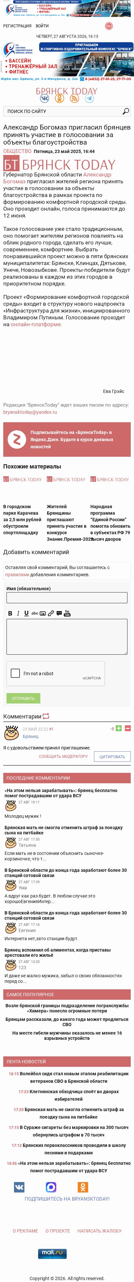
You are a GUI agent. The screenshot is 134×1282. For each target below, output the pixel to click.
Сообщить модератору (63, 756)
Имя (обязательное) (29, 588)
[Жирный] (10, 613)
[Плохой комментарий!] (128, 728)
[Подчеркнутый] (26, 613)
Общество (17, 151)
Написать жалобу (99, 1230)
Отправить (23, 698)
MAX (51, 1187)
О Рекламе (25, 1230)
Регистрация (17, 26)
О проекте (58, 1230)
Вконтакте (19, 1187)
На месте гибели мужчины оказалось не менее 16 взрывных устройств (67, 1035)
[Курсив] (18, 613)
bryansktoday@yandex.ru (30, 412)
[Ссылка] (51, 613)
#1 (51, 729)
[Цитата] (59, 613)
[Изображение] (43, 613)
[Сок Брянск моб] (67, 61)
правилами (17, 574)
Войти (42, 26)
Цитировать (112, 757)
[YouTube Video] (67, 613)
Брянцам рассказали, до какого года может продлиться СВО (67, 1022)
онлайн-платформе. (36, 324)
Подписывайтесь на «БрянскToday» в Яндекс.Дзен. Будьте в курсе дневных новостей (72, 439)
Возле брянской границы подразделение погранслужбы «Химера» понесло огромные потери (67, 1008)
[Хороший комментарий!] (119, 728)
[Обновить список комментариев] (46, 716)
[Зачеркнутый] (34, 613)
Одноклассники (83, 1187)
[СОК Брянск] (67, 7)
